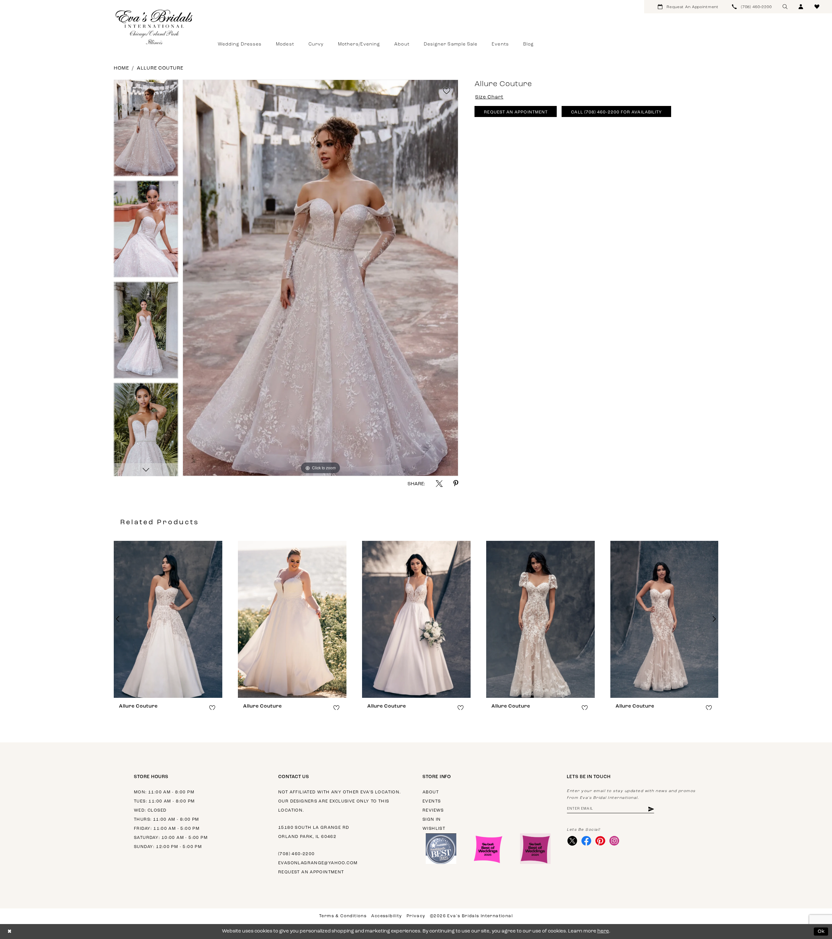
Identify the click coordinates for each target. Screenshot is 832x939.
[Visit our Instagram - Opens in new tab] (614, 841)
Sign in (431, 819)
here (603, 931)
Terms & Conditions (343, 916)
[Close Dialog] (9, 931)
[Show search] (785, 6)
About (430, 792)
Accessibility (386, 916)
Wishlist (433, 829)
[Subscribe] (650, 809)
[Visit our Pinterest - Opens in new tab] (600, 841)
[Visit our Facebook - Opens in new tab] (586, 841)
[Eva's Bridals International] (154, 26)
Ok (821, 931)
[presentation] (168, 619)
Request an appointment (311, 872)
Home (121, 68)
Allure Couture (160, 68)
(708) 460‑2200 (296, 854)
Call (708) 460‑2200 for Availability (616, 112)
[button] (801, 6)
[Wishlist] (817, 6)
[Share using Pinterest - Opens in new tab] (455, 483)
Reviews (433, 810)
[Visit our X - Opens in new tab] (572, 841)
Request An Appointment (516, 112)
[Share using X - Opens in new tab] (439, 483)
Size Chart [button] (489, 97)
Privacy (416, 916)
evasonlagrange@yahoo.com (318, 863)
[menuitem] (688, 6)
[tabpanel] (146, 130)
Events (431, 801)
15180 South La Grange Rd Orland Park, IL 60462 (313, 832)
